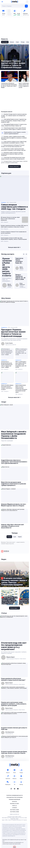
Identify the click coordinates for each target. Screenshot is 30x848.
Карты (21, 778)
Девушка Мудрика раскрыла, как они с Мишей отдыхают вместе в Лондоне (13, 504)
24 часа (9, 536)
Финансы (14, 778)
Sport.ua (14, 805)
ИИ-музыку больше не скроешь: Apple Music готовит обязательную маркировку (10, 219)
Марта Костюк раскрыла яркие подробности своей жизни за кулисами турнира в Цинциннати (13, 483)
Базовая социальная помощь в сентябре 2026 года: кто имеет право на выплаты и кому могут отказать (14, 226)
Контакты (14, 801)
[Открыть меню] (2, 2)
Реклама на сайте (14, 803)
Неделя (20, 536)
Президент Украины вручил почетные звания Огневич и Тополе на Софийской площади (13, 333)
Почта (14, 772)
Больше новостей (13, 247)
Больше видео (13, 608)
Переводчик (7, 784)
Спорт (17, 42)
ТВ (14, 784)
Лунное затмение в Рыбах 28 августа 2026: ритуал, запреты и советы (7, 267)
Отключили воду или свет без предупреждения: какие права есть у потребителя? (14, 646)
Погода (22, 42)
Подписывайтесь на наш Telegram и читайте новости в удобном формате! (15, 133)
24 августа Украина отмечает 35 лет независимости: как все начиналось (14, 232)
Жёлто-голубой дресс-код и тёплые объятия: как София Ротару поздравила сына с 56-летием (21, 364)
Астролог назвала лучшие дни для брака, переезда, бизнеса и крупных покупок (14, 752)
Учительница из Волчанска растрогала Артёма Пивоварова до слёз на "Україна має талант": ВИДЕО (9, 85)
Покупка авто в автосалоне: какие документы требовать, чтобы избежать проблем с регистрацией (13, 704)
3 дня (14, 536)
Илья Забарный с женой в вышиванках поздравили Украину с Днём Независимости (13, 435)
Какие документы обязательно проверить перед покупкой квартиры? (13, 679)
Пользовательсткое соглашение (14, 797)
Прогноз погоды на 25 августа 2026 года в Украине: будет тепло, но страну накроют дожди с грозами (9, 596)
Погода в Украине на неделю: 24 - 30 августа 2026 (20, 277)
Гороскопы (8, 778)
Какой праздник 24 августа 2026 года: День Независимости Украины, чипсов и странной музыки (14, 238)
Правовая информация (14, 799)
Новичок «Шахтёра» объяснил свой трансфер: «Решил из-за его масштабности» (12, 526)
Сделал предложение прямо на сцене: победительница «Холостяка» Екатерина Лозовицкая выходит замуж (21, 389)
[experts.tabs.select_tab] (24, 254)
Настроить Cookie (14, 809)
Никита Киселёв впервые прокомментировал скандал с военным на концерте (7, 387)
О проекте (14, 807)
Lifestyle (12, 42)
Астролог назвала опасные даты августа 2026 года (14, 728)
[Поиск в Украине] (26, 6)
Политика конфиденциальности (14, 795)
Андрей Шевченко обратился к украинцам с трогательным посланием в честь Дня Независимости (14, 461)
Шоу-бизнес (5, 42)
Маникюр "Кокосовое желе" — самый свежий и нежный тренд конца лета (13, 543)
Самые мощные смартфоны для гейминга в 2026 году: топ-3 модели (14, 207)
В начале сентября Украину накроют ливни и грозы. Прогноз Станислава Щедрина (14, 574)
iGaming (21, 784)
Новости (8, 772)
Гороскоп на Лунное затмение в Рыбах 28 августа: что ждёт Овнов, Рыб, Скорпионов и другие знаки (19, 261)
